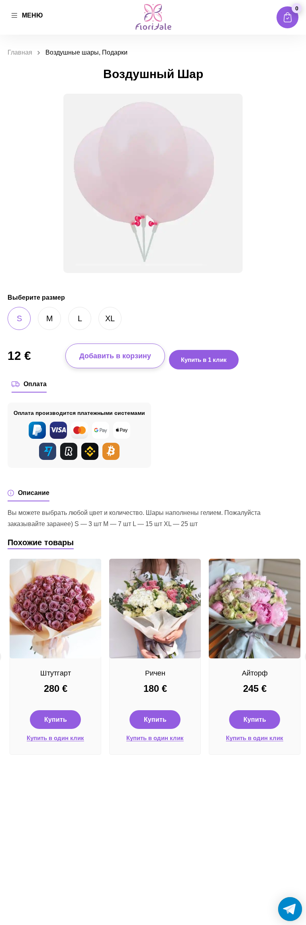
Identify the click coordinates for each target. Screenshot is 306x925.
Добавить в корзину (115, 356)
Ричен (155, 673)
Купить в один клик (55, 738)
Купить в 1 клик (204, 359)
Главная (20, 52)
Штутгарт (55, 673)
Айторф (255, 673)
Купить (55, 719)
